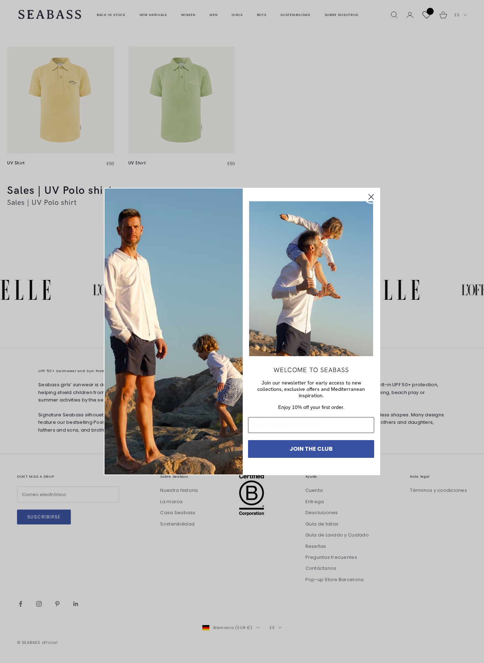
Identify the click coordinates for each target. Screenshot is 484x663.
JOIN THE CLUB (311, 449)
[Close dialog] (371, 197)
